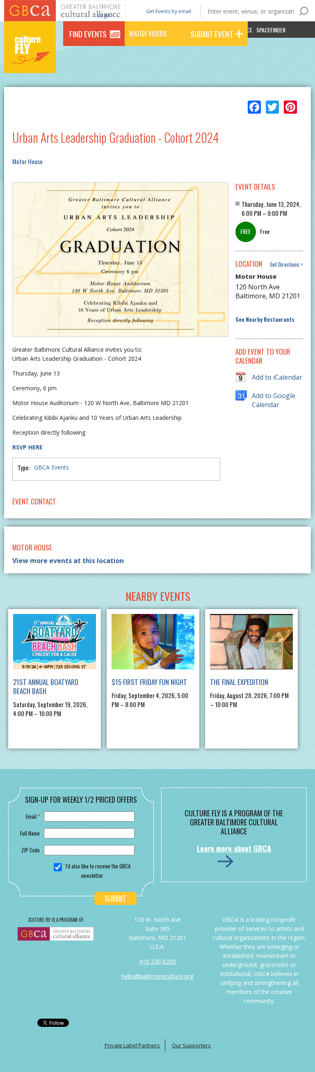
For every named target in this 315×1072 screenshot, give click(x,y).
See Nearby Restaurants (264, 319)
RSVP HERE (27, 447)
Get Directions (284, 264)
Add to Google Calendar (273, 396)
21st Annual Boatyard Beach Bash (45, 686)
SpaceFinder (270, 29)
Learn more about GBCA (234, 848)
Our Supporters (191, 1045)
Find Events (88, 33)
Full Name (30, 833)
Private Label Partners (132, 1045)
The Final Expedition (239, 682)
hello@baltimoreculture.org (157, 976)
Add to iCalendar (277, 377)
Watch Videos (148, 34)
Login (103, 15)
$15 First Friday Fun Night (149, 682)
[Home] (30, 61)
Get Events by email (168, 11)
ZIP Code (30, 850)
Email (33, 816)
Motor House (27, 161)
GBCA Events (51, 467)
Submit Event (211, 33)
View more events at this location (68, 560)
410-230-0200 (157, 961)
